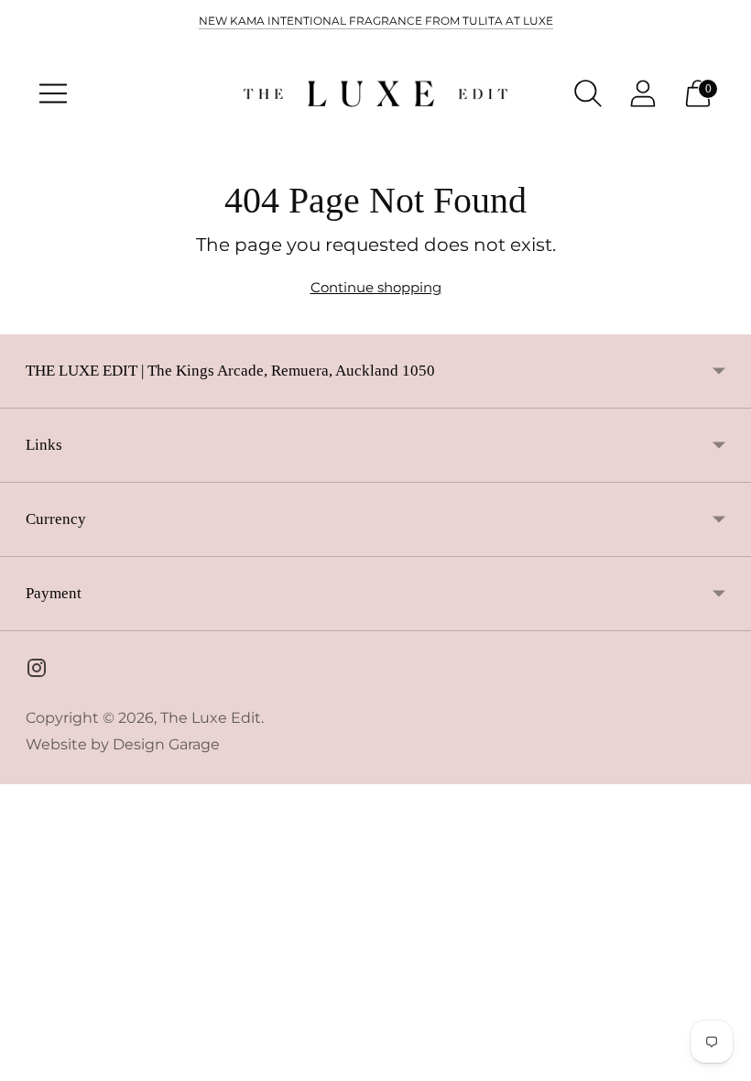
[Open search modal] (588, 93)
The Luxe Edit (210, 717)
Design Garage (166, 744)
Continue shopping (375, 287)
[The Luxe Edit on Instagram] (37, 670)
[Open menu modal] (53, 93)
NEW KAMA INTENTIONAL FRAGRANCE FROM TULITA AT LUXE (376, 20)
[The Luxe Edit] (375, 94)
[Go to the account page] (643, 93)
